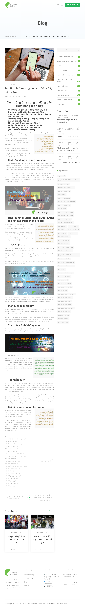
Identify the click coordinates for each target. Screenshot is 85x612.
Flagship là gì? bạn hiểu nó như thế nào (16, 539)
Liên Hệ (26, 586)
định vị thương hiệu (63, 322)
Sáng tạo (68, 66)
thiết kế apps (23, 454)
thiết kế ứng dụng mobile (11, 483)
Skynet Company (29, 575)
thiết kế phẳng (14, 248)
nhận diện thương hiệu (64, 191)
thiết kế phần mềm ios (11, 471)
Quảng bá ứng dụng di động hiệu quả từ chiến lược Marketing (42, 497)
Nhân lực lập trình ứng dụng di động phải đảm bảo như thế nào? (29, 115)
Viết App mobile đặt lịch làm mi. (68, 162)
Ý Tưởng (68, 104)
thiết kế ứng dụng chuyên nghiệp (13, 476)
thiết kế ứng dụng (62, 290)
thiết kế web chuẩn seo (64, 276)
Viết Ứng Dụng (68, 95)
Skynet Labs (17, 36)
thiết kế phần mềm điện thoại (12, 468)
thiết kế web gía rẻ (63, 280)
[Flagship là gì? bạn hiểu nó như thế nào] (16, 516)
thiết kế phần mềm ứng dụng (12, 473)
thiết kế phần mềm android (12, 461)
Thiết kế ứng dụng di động (68, 80)
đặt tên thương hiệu (63, 318)
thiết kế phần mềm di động (12, 463)
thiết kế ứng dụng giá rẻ (11, 481)
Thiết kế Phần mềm (68, 75)
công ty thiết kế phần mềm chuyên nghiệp (16, 439)
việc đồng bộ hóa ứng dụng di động (19, 232)
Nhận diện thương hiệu (68, 61)
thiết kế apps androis (10, 456)
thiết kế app (61, 229)
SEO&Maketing (62, 226)
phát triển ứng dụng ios (11, 451)
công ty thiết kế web (63, 184)
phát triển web (62, 208)
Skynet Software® (31, 604)
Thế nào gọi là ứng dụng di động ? (24, 123)
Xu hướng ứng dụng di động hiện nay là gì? (28, 109)
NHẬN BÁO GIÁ (72, 5)
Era (47, 604)
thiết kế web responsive (64, 283)
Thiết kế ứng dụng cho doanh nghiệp (25, 125)
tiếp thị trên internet (63, 315)
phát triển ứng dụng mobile (12, 454)
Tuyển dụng (68, 90)
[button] (49, 511)
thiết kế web (61, 269)
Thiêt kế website (73, 226)
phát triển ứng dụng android (12, 446)
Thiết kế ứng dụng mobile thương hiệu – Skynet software (70, 584)
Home (7, 36)
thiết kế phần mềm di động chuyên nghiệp (16, 466)
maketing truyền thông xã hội (65, 187)
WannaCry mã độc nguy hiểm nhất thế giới (42, 539)
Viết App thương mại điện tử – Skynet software (71, 575)
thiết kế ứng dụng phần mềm (12, 486)
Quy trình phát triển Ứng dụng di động (26, 112)
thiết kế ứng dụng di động (11, 478)
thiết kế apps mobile (10, 458)
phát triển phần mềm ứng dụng (13, 444)
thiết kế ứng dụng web (64, 311)
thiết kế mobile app (63, 244)
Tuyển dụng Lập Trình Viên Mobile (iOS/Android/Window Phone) (24, 128)
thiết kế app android (73, 229)
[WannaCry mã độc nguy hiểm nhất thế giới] (42, 516)
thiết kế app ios (62, 233)
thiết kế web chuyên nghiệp (65, 273)
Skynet (11, 154)
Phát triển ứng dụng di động (12, 449)
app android (61, 176)
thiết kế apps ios (21, 456)
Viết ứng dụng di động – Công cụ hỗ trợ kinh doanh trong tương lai (28, 119)
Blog (25, 582)
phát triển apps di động (11, 441)
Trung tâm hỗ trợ (29, 578)
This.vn (65, 604)
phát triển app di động (64, 198)
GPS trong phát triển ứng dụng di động (16, 497)
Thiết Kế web (68, 86)
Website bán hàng (68, 100)
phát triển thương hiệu (64, 205)
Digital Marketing (68, 57)
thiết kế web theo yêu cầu (65, 287)
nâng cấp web (61, 194)
